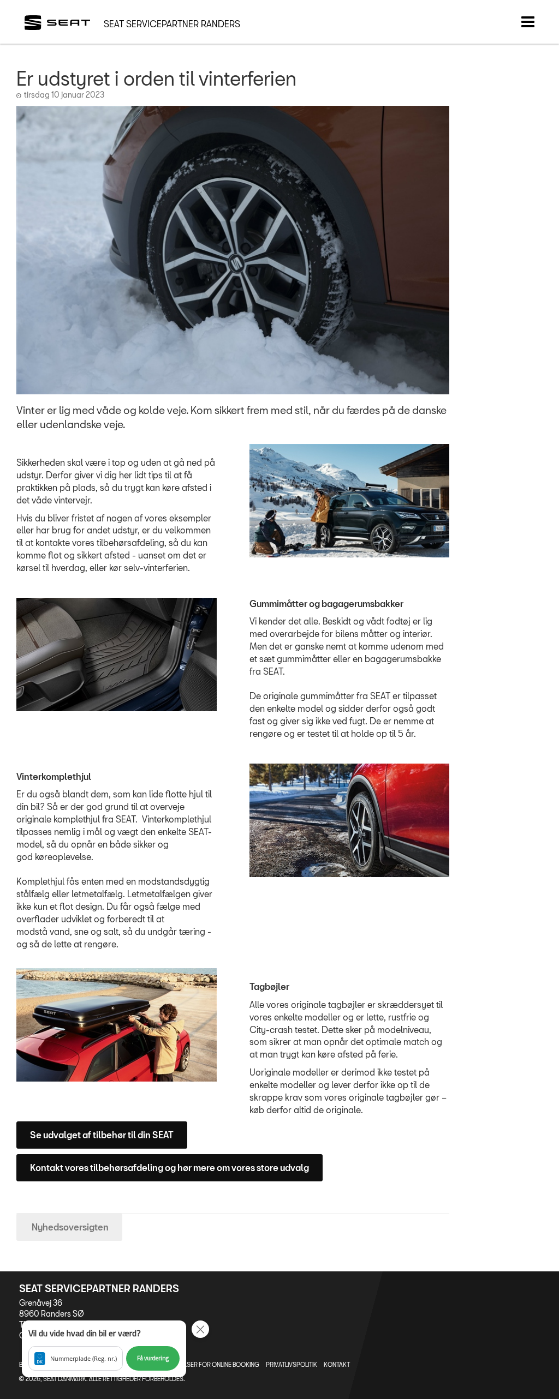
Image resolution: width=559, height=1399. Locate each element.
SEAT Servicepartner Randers (172, 24)
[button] (104, 1348)
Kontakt (337, 1364)
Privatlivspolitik (291, 1364)
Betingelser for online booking (210, 1364)
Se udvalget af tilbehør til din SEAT (102, 1135)
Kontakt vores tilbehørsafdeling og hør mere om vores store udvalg (169, 1167)
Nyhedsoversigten (69, 1227)
